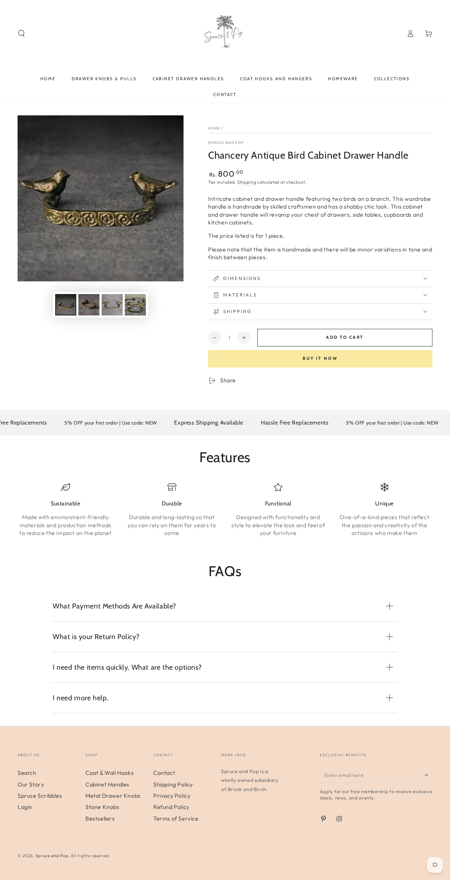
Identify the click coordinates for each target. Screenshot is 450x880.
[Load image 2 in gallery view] (88, 304)
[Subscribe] (428, 775)
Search (27, 772)
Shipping (246, 182)
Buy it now (320, 358)
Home (214, 128)
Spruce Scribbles (40, 795)
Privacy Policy (171, 795)
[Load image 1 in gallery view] (65, 304)
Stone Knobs (102, 806)
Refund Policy (171, 806)
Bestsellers (100, 818)
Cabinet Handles (107, 784)
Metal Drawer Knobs (113, 795)
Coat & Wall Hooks (109, 772)
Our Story (31, 784)
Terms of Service (176, 818)
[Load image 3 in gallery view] (112, 304)
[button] (21, 33)
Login (25, 806)
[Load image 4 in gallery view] (135, 304)
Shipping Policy (173, 784)
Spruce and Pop (226, 142)
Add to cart (345, 337)
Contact (164, 772)
